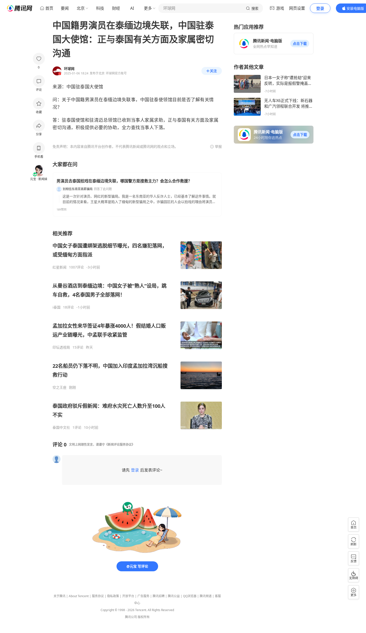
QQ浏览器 (189, 596)
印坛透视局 (61, 347)
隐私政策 (113, 596)
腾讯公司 (131, 617)
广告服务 (143, 596)
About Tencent (79, 596)
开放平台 (128, 596)
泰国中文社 (61, 427)
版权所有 (144, 617)
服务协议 (98, 596)
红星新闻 (59, 267)
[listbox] (137, 330)
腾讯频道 (206, 596)
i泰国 (57, 307)
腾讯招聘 (159, 596)
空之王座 (59, 387)
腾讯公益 (174, 596)
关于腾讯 (59, 596)
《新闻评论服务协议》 (120, 444)
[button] (299, 43)
